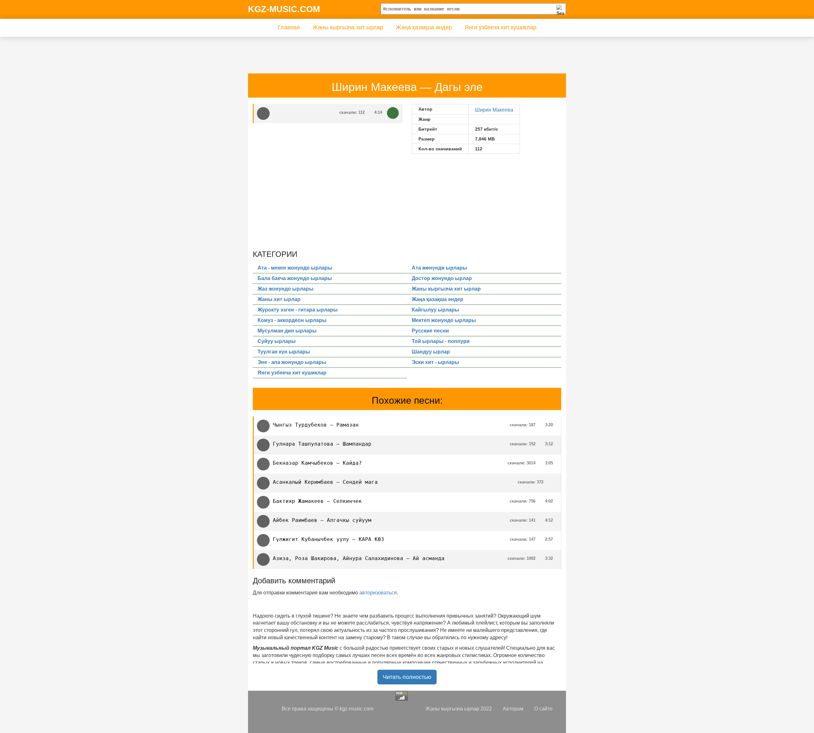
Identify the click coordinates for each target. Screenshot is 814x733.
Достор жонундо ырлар (442, 278)
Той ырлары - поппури (441, 341)
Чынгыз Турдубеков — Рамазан (316, 425)
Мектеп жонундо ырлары (444, 320)
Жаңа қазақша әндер (424, 27)
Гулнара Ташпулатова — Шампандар (322, 444)
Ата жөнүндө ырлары (439, 268)
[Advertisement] (368, 51)
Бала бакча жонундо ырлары (295, 278)
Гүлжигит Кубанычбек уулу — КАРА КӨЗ (328, 539)
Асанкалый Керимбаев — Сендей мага (325, 482)
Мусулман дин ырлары (287, 330)
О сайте (543, 708)
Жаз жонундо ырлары (286, 288)
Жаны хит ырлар (279, 299)
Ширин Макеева (494, 110)
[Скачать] (393, 113)
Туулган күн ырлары (284, 351)
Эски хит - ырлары (435, 362)
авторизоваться (378, 592)
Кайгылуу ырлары (435, 309)
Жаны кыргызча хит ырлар (348, 27)
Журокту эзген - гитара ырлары (298, 309)
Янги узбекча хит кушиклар (500, 27)
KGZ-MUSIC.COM (284, 9)
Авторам (513, 708)
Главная (289, 27)
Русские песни (430, 330)
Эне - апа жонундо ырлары (292, 362)
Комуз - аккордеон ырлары (292, 320)
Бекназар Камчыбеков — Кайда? (317, 463)
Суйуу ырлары (277, 341)
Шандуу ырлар (431, 351)
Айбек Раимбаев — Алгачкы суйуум (322, 520)
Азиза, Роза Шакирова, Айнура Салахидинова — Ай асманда (359, 558)
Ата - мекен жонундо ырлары (295, 268)
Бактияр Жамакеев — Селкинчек (317, 501)
